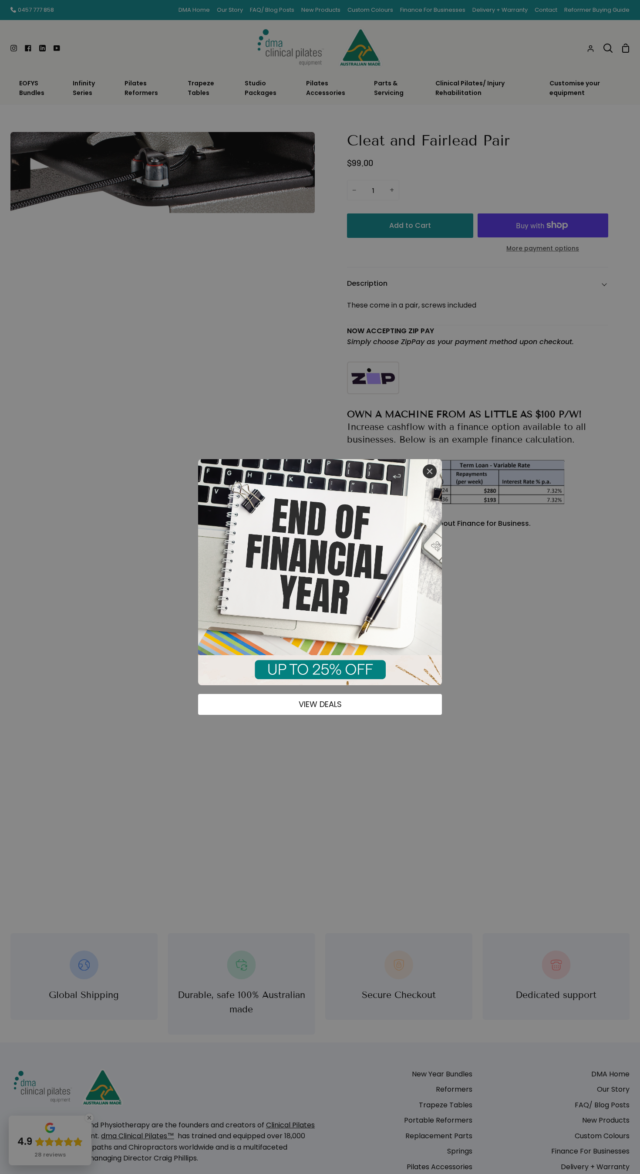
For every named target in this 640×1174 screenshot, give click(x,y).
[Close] (430, 471)
